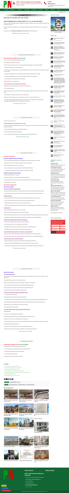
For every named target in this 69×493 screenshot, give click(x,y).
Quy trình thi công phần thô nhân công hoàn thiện (59, 71)
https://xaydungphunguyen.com (35, 479)
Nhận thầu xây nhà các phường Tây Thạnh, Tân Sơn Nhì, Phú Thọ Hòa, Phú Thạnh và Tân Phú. (59, 48)
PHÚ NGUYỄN (45, 491)
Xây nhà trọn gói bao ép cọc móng (59, 138)
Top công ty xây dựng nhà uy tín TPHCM (12, 366)
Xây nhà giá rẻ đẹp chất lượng (10, 373)
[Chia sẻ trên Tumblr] (12, 379)
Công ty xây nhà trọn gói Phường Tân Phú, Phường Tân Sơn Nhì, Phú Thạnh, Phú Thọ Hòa (59, 116)
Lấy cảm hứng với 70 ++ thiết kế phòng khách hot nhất (14, 370)
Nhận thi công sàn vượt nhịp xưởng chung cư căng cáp (59, 53)
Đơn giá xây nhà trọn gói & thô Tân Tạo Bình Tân (13, 367)
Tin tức (19, 382)
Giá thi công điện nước (22, 384)
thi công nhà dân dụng (11, 120)
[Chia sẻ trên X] (7, 379)
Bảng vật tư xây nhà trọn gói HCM (59, 121)
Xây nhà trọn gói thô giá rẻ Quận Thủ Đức (59, 142)
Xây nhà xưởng (26, 9)
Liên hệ (58, 9)
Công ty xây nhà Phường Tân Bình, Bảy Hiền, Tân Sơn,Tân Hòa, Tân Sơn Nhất (59, 110)
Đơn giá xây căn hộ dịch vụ (59, 74)
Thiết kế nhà (19, 9)
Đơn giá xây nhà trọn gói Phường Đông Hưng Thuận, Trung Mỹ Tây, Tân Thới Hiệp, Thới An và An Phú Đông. (59, 101)
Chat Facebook (5, 488)
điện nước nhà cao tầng (13, 384)
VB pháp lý (47, 9)
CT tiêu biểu (40, 9)
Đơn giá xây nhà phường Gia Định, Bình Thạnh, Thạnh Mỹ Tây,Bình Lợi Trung (59, 87)
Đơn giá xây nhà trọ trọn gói (59, 96)
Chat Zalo (4, 485)
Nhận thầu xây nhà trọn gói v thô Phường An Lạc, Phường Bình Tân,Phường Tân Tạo (59, 126)
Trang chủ (6, 9)
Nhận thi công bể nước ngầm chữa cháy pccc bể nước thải (59, 61)
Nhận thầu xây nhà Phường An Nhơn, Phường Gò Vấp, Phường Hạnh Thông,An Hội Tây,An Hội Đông (59, 132)
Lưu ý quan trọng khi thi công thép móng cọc (58, 146)
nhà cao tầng (24, 30)
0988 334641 (40, 3)
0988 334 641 (31, 483)
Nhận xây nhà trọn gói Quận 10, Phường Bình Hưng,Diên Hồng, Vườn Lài (59, 92)
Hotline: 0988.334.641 (6, 490)
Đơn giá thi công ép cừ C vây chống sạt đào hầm (59, 106)
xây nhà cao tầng (30, 21)
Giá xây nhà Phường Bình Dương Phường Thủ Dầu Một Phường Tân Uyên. (59, 66)
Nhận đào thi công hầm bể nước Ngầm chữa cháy (59, 57)
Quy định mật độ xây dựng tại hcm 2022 (12, 369)
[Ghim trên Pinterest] (9, 379)
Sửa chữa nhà (33, 9)
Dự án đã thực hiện (20, 15)
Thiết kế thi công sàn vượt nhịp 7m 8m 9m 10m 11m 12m (59, 43)
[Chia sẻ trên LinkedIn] (10, 379)
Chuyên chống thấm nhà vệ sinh (59, 39)
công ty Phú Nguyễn (23, 344)
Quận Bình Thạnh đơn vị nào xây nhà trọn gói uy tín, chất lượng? (59, 150)
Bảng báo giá (12, 9)
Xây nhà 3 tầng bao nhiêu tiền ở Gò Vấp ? (59, 155)
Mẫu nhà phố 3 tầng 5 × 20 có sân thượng (12, 375)
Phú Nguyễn (22, 5)
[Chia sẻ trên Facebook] (5, 379)
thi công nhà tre (13, 182)
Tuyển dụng (52, 9)
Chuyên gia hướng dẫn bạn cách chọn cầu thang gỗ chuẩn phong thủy (17, 372)
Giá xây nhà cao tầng (30, 384)
